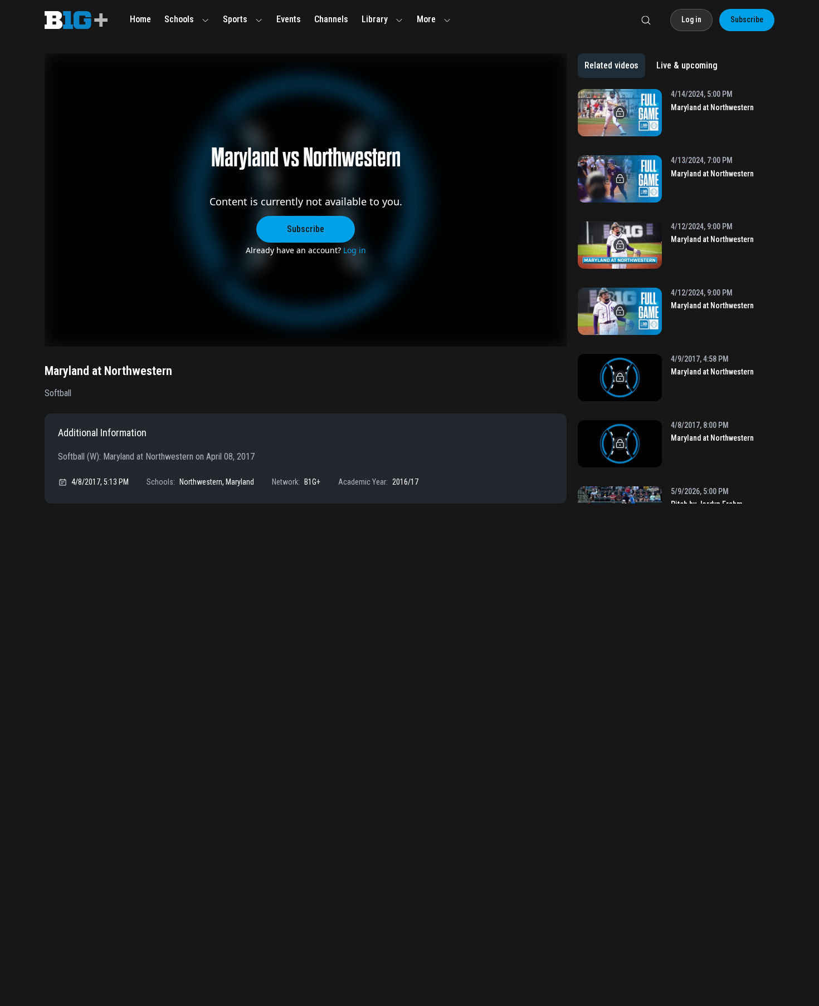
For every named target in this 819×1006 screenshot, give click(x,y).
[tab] (611, 65)
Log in (354, 250)
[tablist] (651, 65)
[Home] (76, 20)
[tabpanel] (676, 296)
